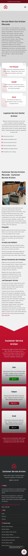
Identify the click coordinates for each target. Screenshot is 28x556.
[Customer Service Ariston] (6, 7)
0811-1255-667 (5, 315)
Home (3, 513)
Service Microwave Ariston (8, 540)
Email (15, 427)
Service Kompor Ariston (7, 534)
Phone (15, 403)
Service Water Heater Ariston (9, 532)
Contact (4, 519)
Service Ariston (5, 529)
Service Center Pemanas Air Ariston (11, 537)
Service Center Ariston (7, 526)
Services (4, 516)
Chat (15, 379)
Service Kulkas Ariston (7, 542)
